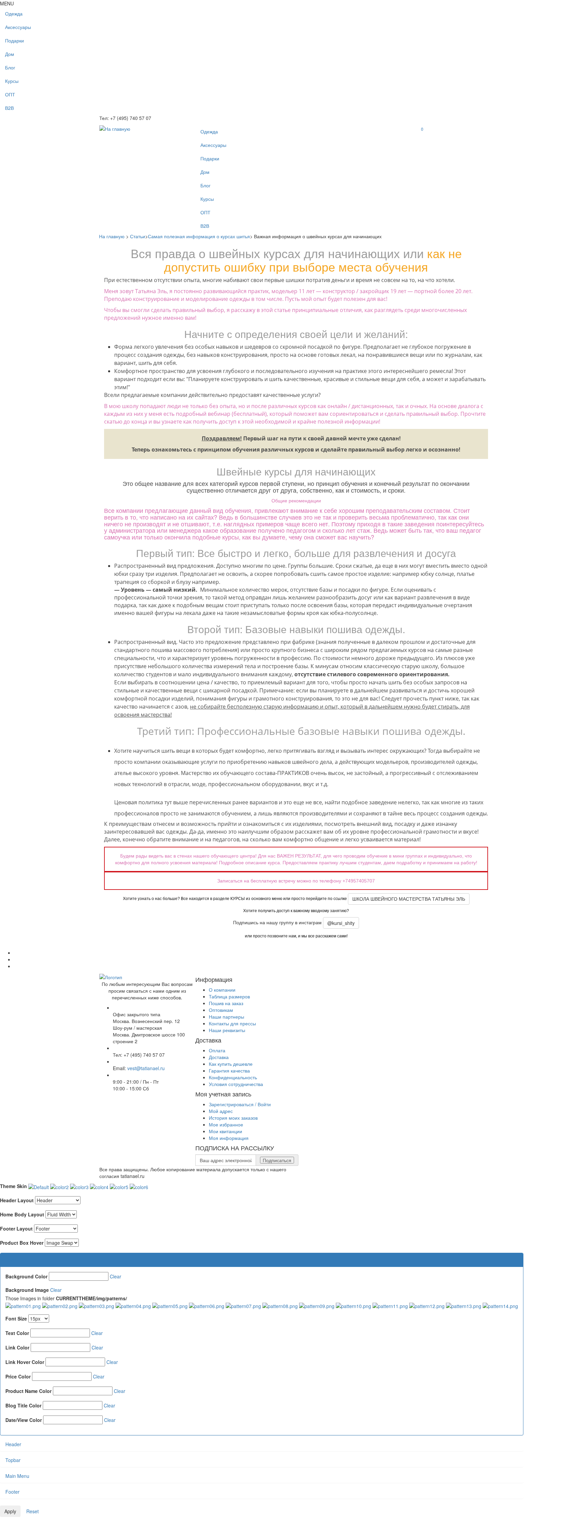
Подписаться (277, 1160)
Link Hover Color (24, 1362)
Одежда (14, 13)
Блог (10, 67)
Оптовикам (221, 1009)
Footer (12, 1491)
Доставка (219, 1057)
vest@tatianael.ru (146, 1068)
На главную (112, 236)
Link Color (17, 1347)
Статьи (137, 236)
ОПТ (10, 94)
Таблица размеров (229, 996)
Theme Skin (13, 1186)
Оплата (217, 1050)
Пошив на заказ (226, 1003)
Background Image (27, 1289)
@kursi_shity (341, 923)
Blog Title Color (23, 1405)
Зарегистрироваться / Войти (240, 1104)
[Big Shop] (114, 128)
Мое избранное (226, 1124)
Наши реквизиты (227, 1030)
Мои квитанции (225, 1131)
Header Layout (17, 1200)
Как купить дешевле (231, 1063)
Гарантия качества (229, 1070)
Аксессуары (18, 27)
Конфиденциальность (233, 1077)
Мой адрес (221, 1111)
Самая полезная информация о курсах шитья (199, 236)
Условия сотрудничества (236, 1084)
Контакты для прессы (232, 1023)
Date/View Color (23, 1420)
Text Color (17, 1333)
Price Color (18, 1376)
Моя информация (229, 1138)
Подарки (14, 40)
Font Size (16, 1318)
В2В (9, 107)
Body (10, 1259)
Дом (9, 54)
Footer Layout (16, 1228)
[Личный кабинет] (421, 136)
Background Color (26, 1276)
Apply (10, 1511)
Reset (32, 1511)
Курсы (12, 80)
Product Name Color (28, 1391)
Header (13, 1444)
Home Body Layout (22, 1214)
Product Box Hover (21, 1242)
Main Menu (17, 1475)
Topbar (13, 1460)
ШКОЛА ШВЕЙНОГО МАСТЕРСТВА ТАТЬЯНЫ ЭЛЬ (408, 899)
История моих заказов (233, 1117)
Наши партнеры (226, 1016)
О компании (222, 989)
